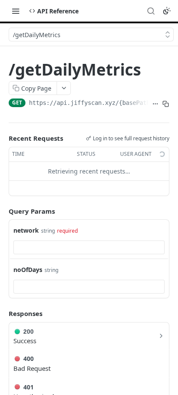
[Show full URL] (155, 103)
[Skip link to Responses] (2, 313)
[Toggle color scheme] (167, 11)
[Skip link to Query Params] (2, 211)
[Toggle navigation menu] (15, 11)
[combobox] (89, 247)
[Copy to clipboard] (165, 103)
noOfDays (27, 269)
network (26, 230)
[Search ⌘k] (151, 11)
